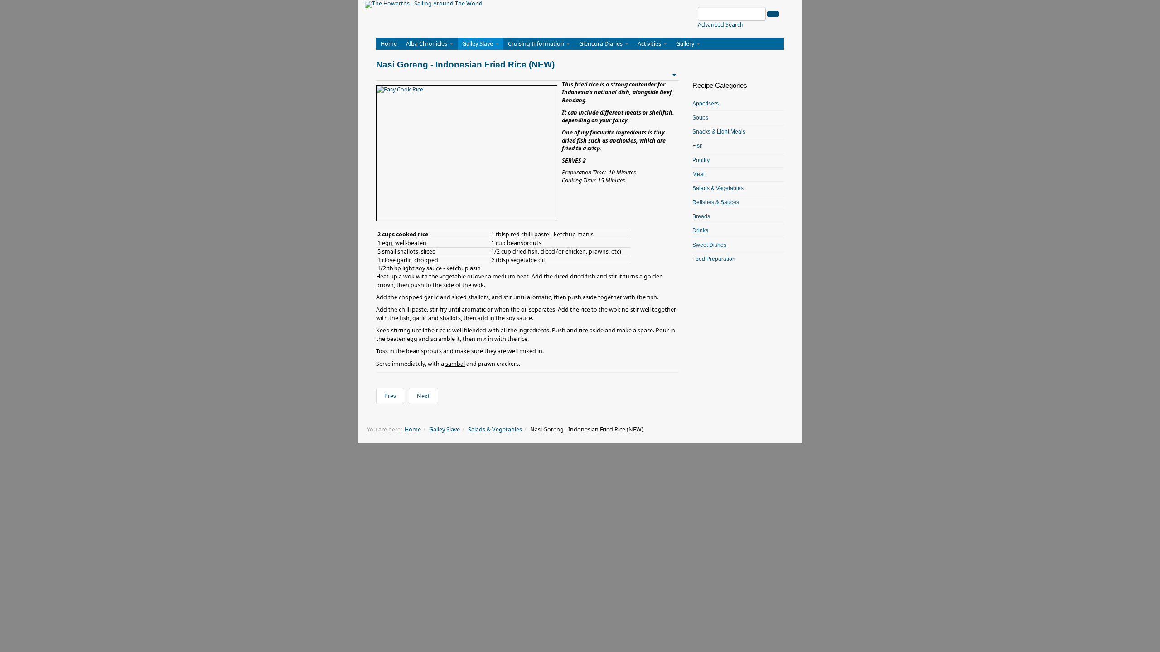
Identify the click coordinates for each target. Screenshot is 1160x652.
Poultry (701, 160)
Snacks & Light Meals (718, 132)
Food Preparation (713, 259)
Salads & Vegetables (718, 188)
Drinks (700, 230)
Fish (697, 146)
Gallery (686, 44)
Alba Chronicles (427, 44)
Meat (698, 174)
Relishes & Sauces (715, 202)
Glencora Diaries (601, 44)
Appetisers (705, 104)
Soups (700, 118)
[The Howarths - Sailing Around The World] (424, 4)
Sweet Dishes (709, 245)
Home (389, 44)
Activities (650, 44)
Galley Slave (478, 44)
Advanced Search (721, 25)
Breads (701, 216)
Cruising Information (537, 44)
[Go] (773, 14)
